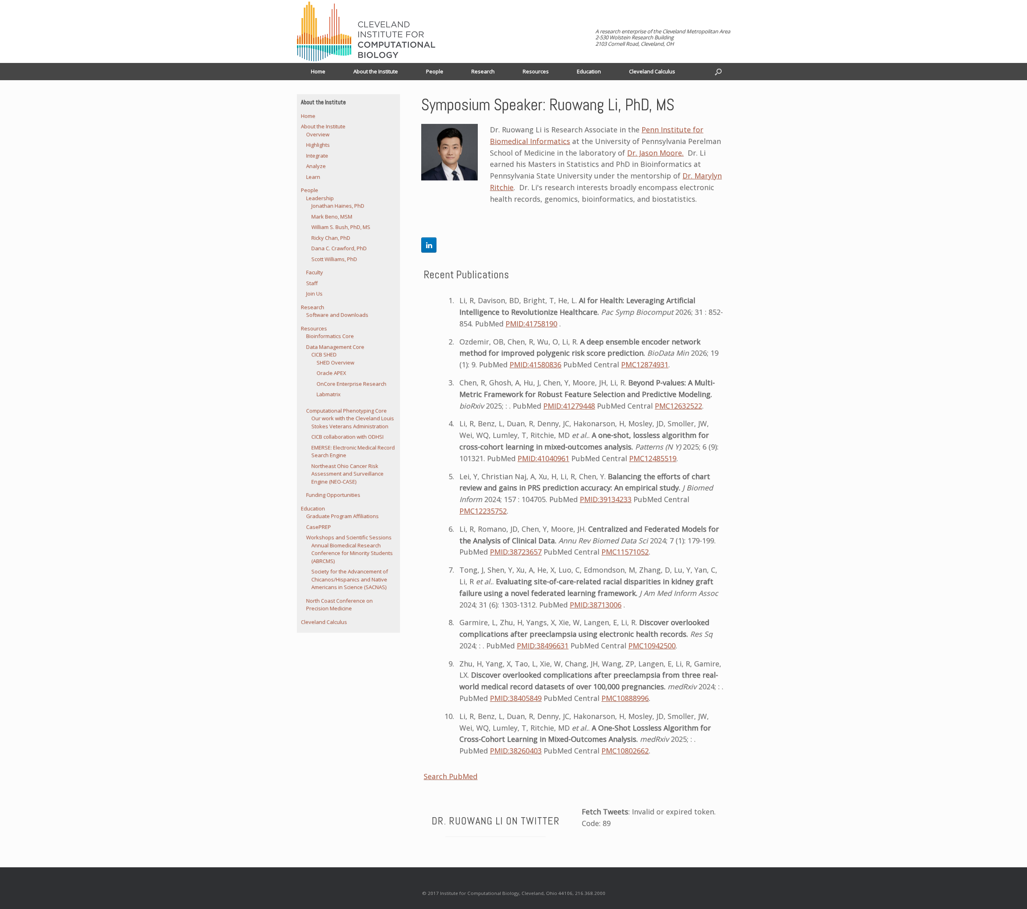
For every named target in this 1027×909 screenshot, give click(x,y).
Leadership (320, 198)
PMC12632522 (678, 406)
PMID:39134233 (605, 499)
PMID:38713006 (595, 604)
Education (589, 71)
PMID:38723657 (516, 552)
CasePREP (318, 526)
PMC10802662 (625, 750)
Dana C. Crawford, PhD (339, 248)
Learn (313, 176)
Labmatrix (329, 394)
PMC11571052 (625, 552)
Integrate (317, 155)
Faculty (314, 272)
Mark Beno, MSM (331, 216)
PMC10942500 (652, 645)
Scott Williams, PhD (334, 259)
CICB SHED (324, 354)
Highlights (318, 144)
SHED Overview (335, 362)
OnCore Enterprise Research (351, 383)
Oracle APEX (331, 373)
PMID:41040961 (543, 458)
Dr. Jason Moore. (655, 153)
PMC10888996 (625, 698)
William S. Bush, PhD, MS (340, 227)
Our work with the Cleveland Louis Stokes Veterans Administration (352, 422)
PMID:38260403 (516, 750)
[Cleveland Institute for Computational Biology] (366, 31)
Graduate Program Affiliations (342, 516)
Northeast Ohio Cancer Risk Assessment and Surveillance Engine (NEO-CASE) (347, 473)
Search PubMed (450, 776)
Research (483, 71)
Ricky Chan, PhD (330, 237)
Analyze (316, 166)
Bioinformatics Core (330, 336)
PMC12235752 (483, 511)
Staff (312, 283)
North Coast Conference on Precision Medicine (339, 604)
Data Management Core (335, 346)
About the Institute (375, 71)
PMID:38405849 (516, 698)
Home (318, 71)
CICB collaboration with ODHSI (347, 436)
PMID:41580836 (535, 364)
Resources (536, 71)
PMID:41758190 (531, 323)
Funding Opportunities (333, 494)
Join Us (314, 293)
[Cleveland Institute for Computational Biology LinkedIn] (428, 245)
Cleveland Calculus (652, 71)
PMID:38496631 (542, 645)
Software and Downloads (337, 314)
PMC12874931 (644, 364)
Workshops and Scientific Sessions (349, 537)
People (434, 71)
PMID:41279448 (569, 406)
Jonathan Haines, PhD (337, 205)
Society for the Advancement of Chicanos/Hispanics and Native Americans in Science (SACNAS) (349, 579)
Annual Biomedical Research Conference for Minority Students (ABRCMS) (352, 553)
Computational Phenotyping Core (346, 410)
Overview (317, 134)
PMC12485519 (652, 458)
